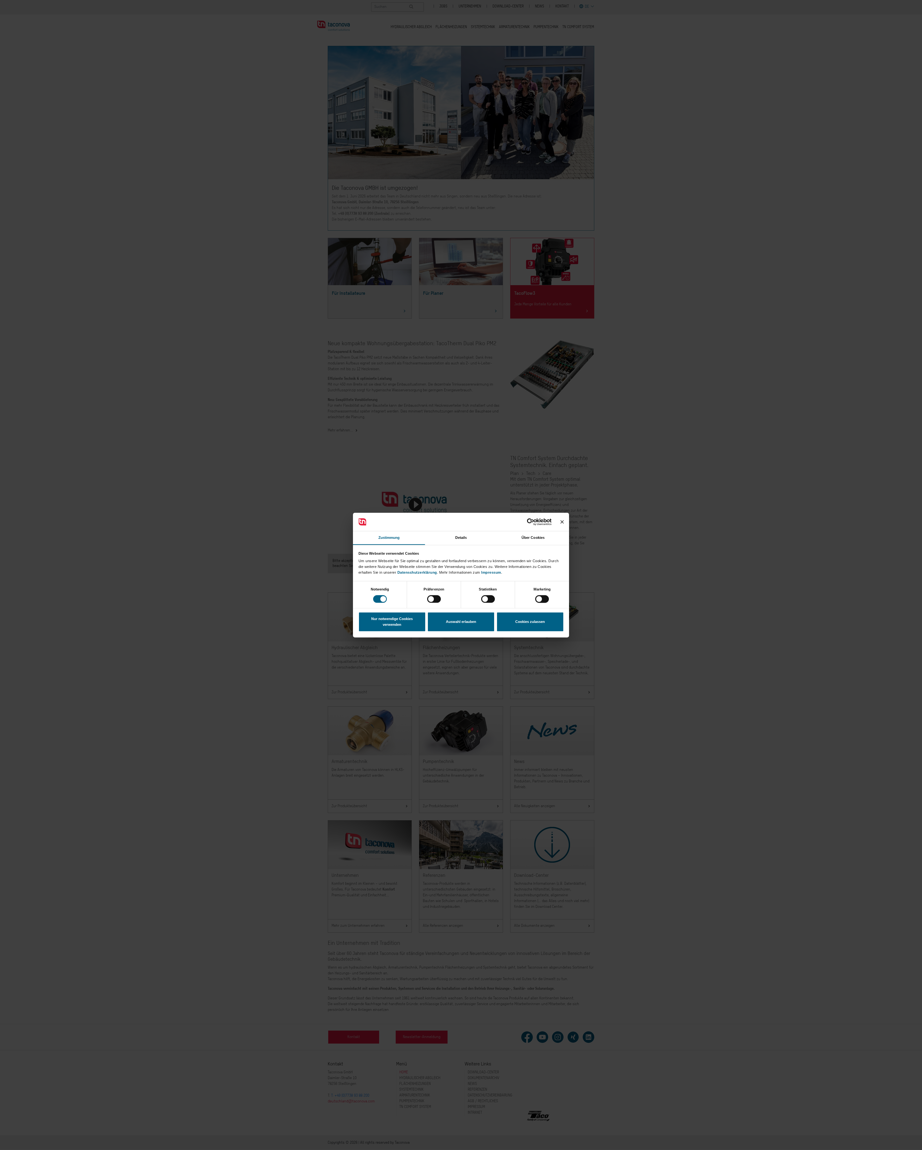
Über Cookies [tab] (533, 538)
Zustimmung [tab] (389, 538)
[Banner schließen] (562, 521)
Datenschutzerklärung (417, 573)
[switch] (434, 599)
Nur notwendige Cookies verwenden (392, 622)
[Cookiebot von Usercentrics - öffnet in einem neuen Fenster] (531, 521)
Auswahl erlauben (461, 622)
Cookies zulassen (530, 622)
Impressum (491, 573)
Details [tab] (461, 538)
